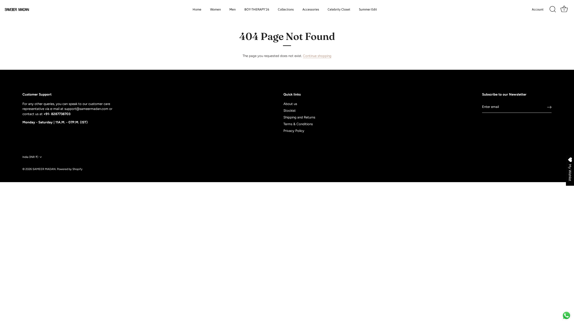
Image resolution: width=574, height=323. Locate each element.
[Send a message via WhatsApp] (566, 315)
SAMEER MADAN (44, 169)
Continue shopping (317, 56)
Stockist (289, 111)
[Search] (553, 9)
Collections (286, 9)
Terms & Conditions (298, 124)
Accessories (310, 9)
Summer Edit (368, 9)
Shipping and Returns (299, 117)
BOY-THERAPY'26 (256, 9)
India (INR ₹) (30, 157)
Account (538, 9)
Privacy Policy (293, 131)
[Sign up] (549, 107)
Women (215, 9)
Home (197, 9)
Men (232, 9)
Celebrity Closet (339, 9)
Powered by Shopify (70, 169)
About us (290, 104)
